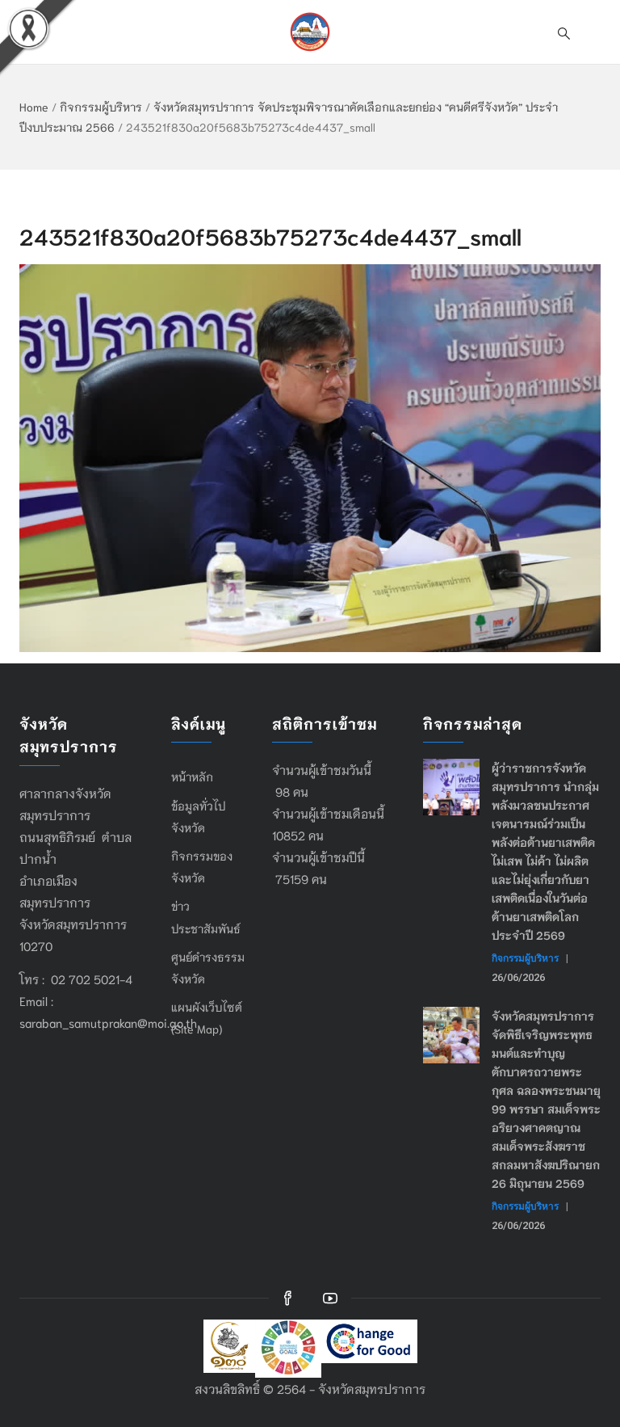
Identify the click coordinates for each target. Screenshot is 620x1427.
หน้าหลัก (192, 776)
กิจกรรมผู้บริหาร (101, 106)
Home (33, 106)
